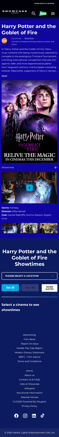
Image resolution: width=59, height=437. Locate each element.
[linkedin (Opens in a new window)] (34, 415)
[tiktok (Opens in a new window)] (42, 415)
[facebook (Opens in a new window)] (16, 415)
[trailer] (29, 187)
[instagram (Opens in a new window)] (25, 415)
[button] (53, 13)
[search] (33, 13)
